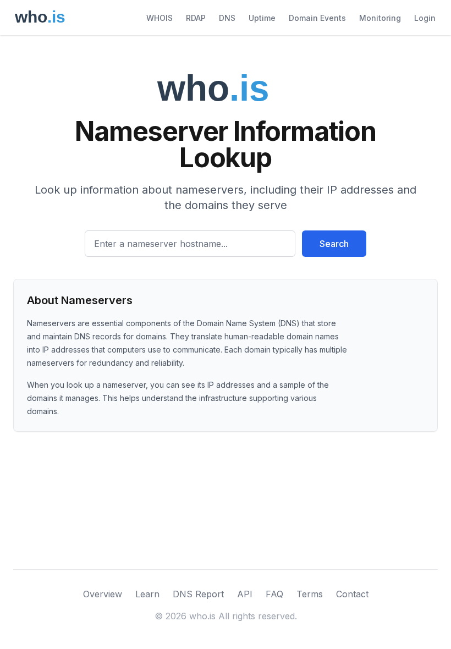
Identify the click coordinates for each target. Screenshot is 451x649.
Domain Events (317, 18)
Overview (102, 594)
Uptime (262, 18)
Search (334, 243)
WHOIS (159, 18)
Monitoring (380, 18)
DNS (227, 18)
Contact (352, 594)
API (244, 594)
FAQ (274, 594)
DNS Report (198, 594)
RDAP (196, 18)
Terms (309, 594)
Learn (147, 594)
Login (425, 18)
